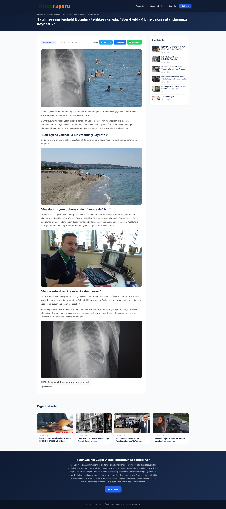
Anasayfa (140, 6)
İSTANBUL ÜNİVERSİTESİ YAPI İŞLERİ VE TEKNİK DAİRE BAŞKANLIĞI (173, 49)
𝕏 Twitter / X (106, 42)
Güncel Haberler (156, 6)
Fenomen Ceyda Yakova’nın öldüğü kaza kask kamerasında (173, 78)
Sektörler (172, 6)
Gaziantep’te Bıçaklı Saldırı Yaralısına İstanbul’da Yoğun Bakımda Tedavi (172, 69)
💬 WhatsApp (134, 42)
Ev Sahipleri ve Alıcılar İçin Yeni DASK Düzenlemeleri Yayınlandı (173, 89)
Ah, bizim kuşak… (168, 97)
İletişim (185, 6)
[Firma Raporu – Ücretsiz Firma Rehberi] (55, 6)
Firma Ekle (113, 489)
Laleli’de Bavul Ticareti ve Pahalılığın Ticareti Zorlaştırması (171, 59)
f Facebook (119, 42)
